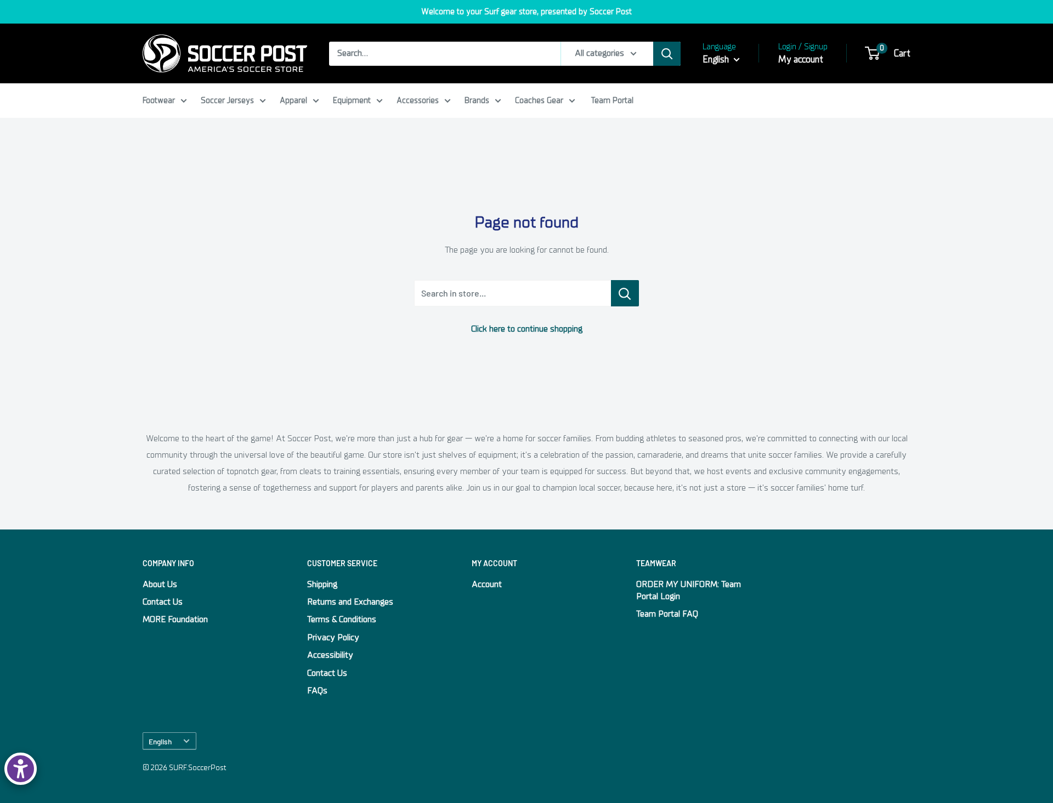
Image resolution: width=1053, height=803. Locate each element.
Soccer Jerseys (227, 100)
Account (487, 584)
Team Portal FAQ (667, 614)
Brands (477, 100)
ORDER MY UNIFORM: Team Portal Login (688, 590)
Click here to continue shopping (526, 329)
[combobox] (445, 54)
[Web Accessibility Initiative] (20, 768)
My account (800, 59)
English (160, 741)
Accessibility (330, 655)
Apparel (293, 100)
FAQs (317, 691)
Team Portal (612, 100)
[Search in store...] (625, 293)
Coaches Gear (539, 100)
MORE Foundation (175, 619)
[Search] (667, 54)
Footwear (159, 100)
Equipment (352, 100)
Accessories (418, 100)
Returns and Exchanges (350, 602)
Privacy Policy (333, 637)
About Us (160, 584)
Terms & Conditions (341, 619)
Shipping (322, 584)
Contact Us (163, 602)
